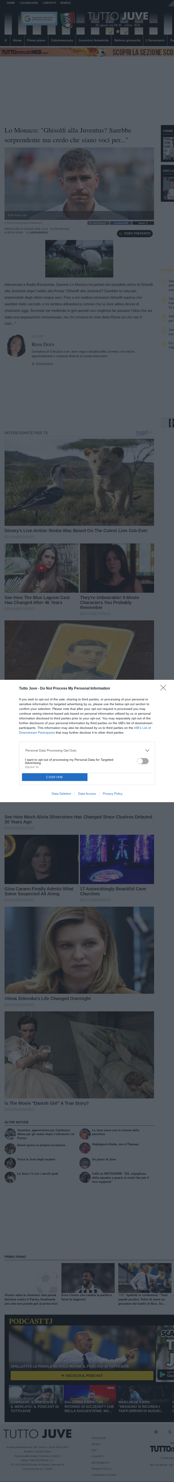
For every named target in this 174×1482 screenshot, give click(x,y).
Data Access (87, 793)
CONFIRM (54, 777)
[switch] (143, 761)
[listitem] (87, 750)
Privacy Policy (113, 793)
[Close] (164, 689)
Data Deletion (61, 793)
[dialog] (87, 741)
